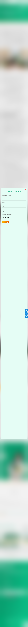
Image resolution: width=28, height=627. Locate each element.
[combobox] (14, 211)
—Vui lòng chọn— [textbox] (6, 211)
